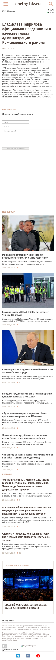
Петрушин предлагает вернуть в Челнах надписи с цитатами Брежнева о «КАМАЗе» (27, 395)
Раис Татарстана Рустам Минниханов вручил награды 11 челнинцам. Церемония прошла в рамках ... (27, 263)
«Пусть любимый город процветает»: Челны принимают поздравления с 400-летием (24, 415)
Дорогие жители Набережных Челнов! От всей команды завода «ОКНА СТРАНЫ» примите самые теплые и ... (27, 320)
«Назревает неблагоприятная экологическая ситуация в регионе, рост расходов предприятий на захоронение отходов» (26, 510)
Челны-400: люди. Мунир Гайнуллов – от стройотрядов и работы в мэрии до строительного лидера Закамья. (27, 495)
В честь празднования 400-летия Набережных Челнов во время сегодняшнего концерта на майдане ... (26, 443)
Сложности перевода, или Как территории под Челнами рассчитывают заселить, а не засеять (26, 537)
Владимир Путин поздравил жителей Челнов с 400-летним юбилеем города (27, 371)
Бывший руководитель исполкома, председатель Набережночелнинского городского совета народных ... (27, 402)
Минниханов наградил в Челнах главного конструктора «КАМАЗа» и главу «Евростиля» (25, 256)
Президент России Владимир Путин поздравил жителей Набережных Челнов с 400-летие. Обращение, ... (27, 377)
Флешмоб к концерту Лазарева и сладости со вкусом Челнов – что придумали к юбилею (24, 436)
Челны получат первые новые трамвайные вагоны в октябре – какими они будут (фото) (27, 456)
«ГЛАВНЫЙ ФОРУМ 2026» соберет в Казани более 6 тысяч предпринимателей (26, 606)
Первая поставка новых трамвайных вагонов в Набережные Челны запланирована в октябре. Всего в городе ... (27, 464)
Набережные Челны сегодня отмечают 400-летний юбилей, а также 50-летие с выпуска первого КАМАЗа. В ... (27, 422)
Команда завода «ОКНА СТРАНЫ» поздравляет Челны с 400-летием (25, 313)
